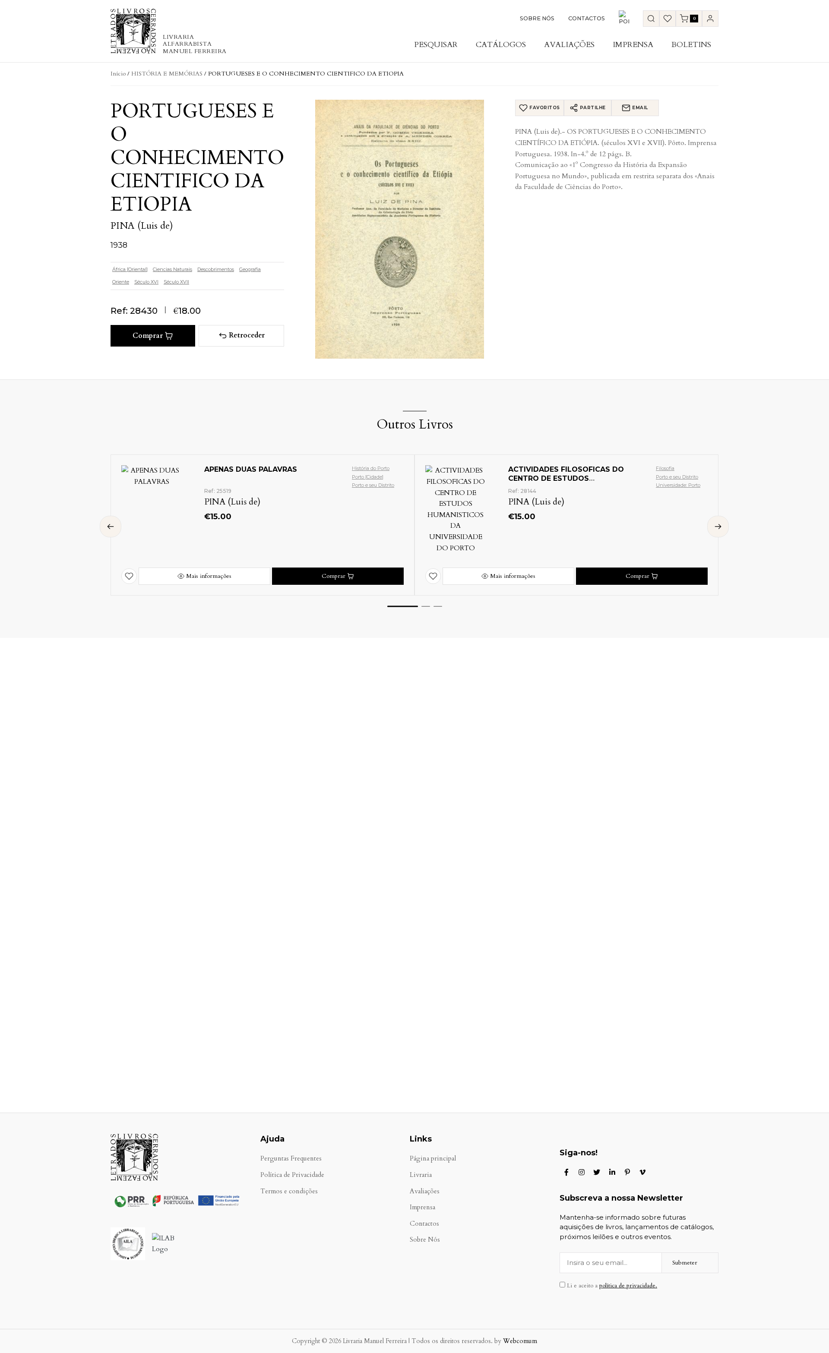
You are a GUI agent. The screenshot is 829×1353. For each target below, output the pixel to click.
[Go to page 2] (425, 606)
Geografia (250, 269)
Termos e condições (289, 1191)
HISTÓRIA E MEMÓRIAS (167, 73)
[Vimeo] (642, 1172)
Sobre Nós (537, 18)
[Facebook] (566, 1172)
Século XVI (146, 282)
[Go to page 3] (437, 606)
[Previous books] (110, 526)
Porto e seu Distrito (373, 485)
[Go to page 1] (402, 606)
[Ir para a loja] (651, 18)
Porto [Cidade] (367, 477)
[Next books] (718, 526)
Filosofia (665, 468)
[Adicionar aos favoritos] (129, 576)
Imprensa (633, 44)
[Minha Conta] (710, 18)
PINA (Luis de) (142, 225)
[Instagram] (582, 1172)
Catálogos (501, 44)
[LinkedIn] (612, 1172)
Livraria (421, 1175)
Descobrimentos (215, 269)
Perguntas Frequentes (291, 1158)
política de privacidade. (628, 1286)
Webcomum (520, 1341)
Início (118, 73)
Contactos (586, 18)
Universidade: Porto (678, 485)
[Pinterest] (627, 1172)
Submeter (684, 1262)
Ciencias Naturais (172, 269)
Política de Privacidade (292, 1175)
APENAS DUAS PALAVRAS (250, 469)
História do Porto (370, 468)
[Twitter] (597, 1172)
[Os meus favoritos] (667, 18)
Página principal (433, 1158)
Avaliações (569, 44)
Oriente (120, 282)
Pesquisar (436, 44)
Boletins (691, 44)
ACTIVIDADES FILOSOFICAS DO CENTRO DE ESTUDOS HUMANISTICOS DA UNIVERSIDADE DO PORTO (571, 482)
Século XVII (176, 282)
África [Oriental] (130, 269)
